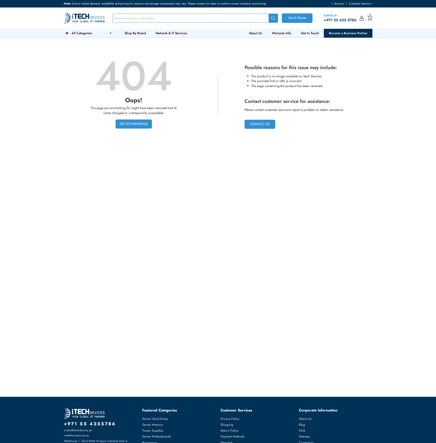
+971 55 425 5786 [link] (340, 20)
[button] (360, 4)
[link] (362, 18)
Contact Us (260, 124)
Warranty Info (281, 33)
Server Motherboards (156, 436)
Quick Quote (297, 17)
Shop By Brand (135, 33)
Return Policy (229, 430)
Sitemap (304, 436)
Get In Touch (310, 33)
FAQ (302, 430)
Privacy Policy (229, 418)
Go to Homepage (134, 124)
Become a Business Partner (348, 33)
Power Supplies (153, 430)
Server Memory (152, 424)
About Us (255, 33)
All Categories (83, 33)
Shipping (226, 424)
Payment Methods (232, 436)
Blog (302, 424)
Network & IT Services (171, 33)
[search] (273, 18)
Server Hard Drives (155, 418)
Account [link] (339, 4)
